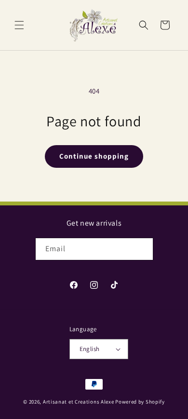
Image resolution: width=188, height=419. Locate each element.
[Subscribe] (142, 249)
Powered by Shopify (140, 401)
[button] (19, 25)
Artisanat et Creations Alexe (78, 401)
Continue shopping (94, 156)
